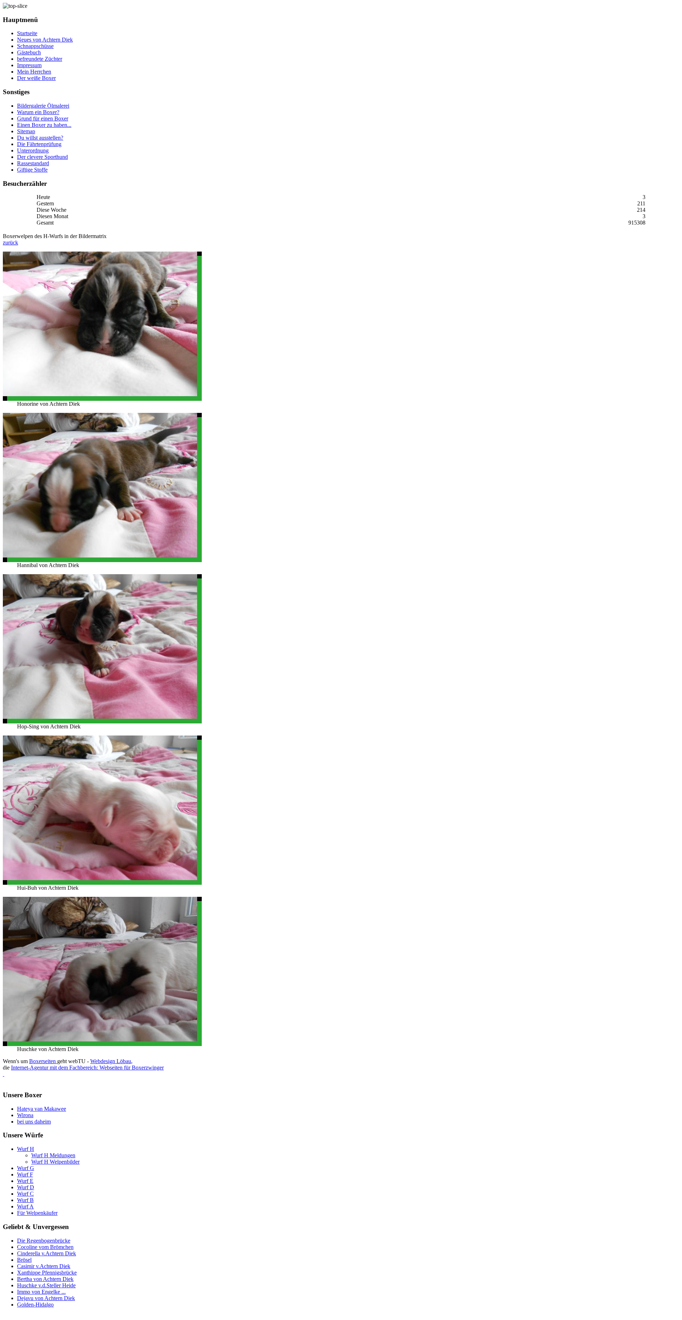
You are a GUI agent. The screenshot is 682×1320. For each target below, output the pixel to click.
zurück (10, 242)
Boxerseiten (43, 1061)
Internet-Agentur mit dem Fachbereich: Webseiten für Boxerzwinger (87, 1068)
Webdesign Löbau (110, 1061)
